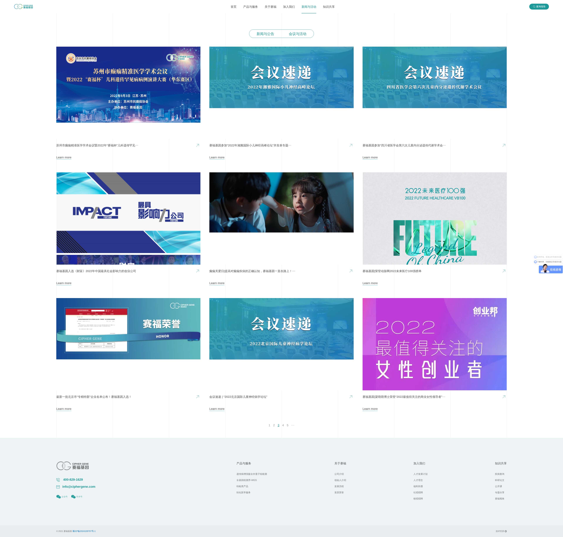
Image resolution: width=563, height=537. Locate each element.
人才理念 (418, 480)
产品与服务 (250, 6)
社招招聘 (418, 492)
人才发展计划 (420, 474)
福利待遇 (418, 486)
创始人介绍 (340, 480)
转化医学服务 (243, 492)
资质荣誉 (339, 492)
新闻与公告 (265, 34)
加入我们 (289, 6)
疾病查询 (499, 474)
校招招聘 (418, 498)
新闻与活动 (309, 6)
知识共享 (329, 6)
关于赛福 (270, 6)
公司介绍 (339, 474)
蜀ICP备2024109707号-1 (84, 531)
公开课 (498, 486)
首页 (233, 6)
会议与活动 (297, 34)
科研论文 (499, 480)
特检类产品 (242, 486)
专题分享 (499, 492)
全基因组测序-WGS (246, 480)
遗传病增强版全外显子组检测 (251, 474)
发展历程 (339, 486)
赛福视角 (499, 498)
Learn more (63, 157)
